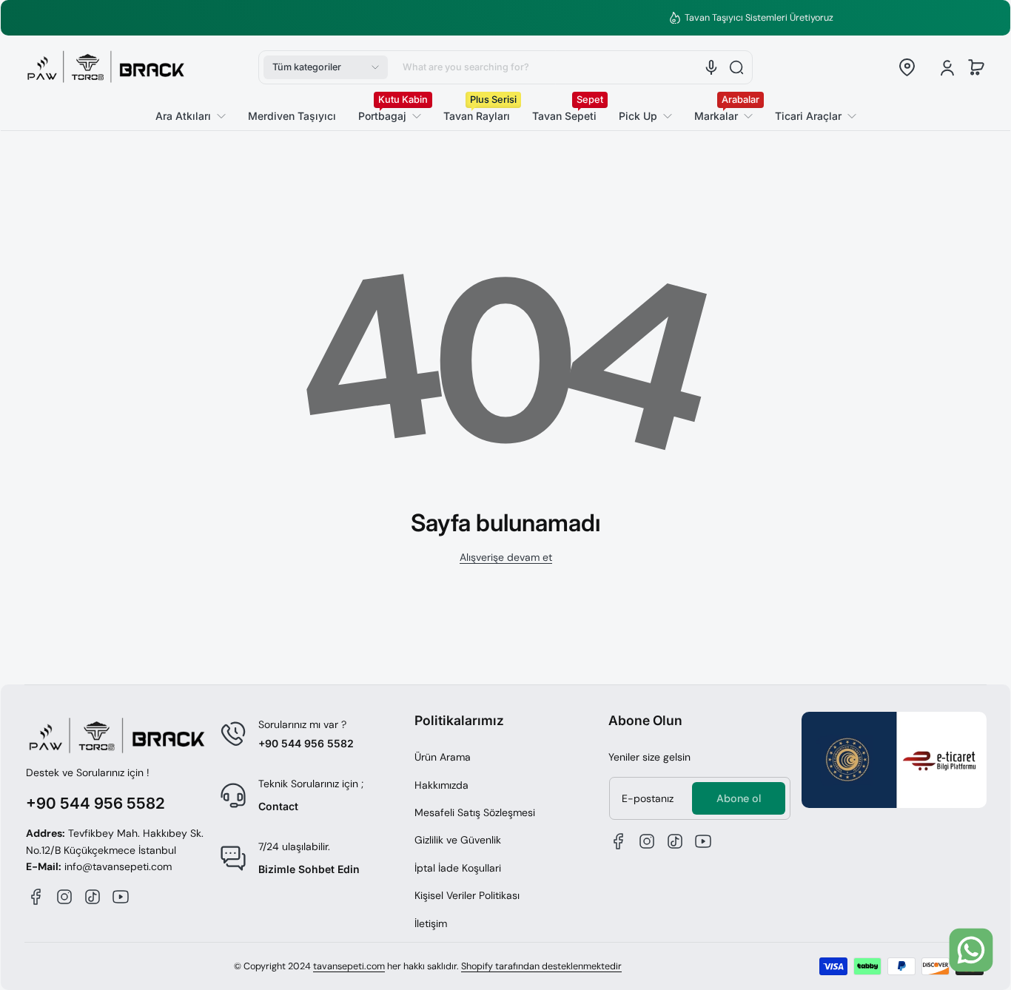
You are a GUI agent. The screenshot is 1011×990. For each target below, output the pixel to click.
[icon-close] (974, 897)
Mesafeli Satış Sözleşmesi (474, 812)
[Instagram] (64, 897)
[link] (810, 116)
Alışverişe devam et (506, 557)
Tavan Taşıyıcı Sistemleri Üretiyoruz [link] (516, 18)
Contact (278, 806)
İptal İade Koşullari (457, 868)
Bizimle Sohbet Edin (309, 869)
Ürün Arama (442, 757)
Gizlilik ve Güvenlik (457, 839)
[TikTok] (92, 897)
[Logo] (105, 67)
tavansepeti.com (349, 966)
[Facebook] (36, 897)
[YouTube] (121, 897)
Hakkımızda (441, 785)
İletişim (430, 923)
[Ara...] (736, 67)
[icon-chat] (971, 950)
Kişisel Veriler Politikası (467, 895)
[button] (325, 67)
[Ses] (711, 67)
